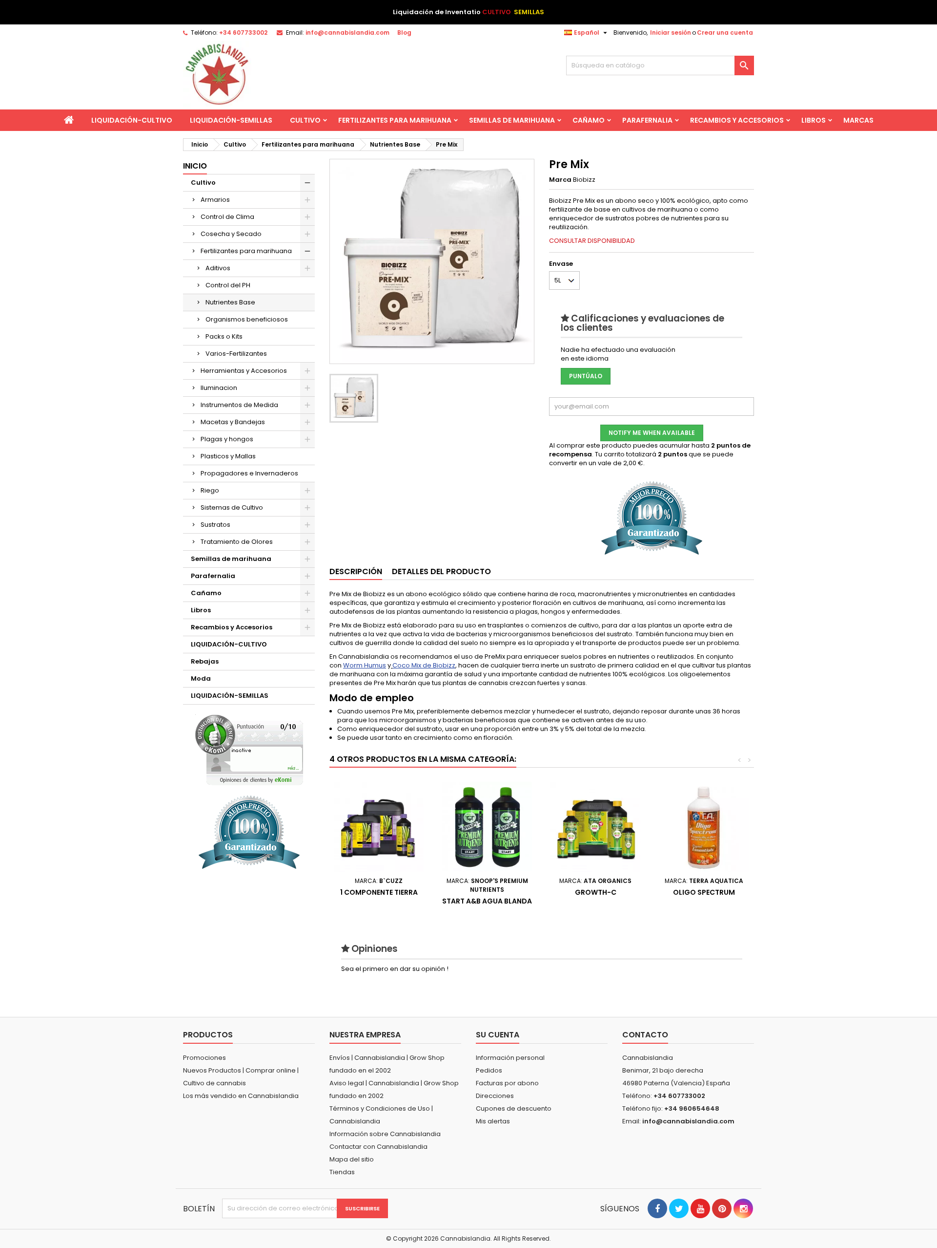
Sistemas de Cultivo (232, 507)
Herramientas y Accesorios (244, 370)
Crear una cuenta (725, 32)
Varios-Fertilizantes (236, 353)
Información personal (510, 1057)
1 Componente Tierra (379, 892)
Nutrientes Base (230, 302)
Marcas (858, 120)
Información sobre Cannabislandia (385, 1134)
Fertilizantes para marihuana (394, 120)
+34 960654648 (691, 1108)
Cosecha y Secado (231, 233)
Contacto (645, 1034)
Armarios (215, 199)
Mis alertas (493, 1121)
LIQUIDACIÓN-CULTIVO (131, 120)
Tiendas (342, 1172)
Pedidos (489, 1070)
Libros (813, 120)
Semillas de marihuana (512, 120)
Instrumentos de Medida (239, 404)
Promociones (204, 1057)
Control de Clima (227, 216)
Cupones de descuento (513, 1108)
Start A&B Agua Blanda (487, 901)
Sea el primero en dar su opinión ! (394, 968)
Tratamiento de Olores (237, 541)
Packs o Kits (224, 336)
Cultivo (305, 120)
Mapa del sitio (351, 1159)
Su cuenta (497, 1034)
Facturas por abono (507, 1083)
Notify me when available (652, 433)
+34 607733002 (243, 32)
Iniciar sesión (670, 32)
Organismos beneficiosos (246, 319)
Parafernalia (647, 120)
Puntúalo (585, 376)
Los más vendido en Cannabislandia (241, 1095)
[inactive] (249, 749)
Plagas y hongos (227, 439)
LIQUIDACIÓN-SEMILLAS (231, 120)
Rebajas (205, 661)
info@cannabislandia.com (347, 32)
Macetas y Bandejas (233, 422)
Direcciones (495, 1095)
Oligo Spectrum (704, 892)
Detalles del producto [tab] (441, 571)
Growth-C (595, 892)
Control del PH (227, 285)
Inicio (195, 166)
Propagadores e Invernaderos (249, 473)
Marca (560, 179)
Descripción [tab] (355, 571)
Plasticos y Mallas (228, 456)
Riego (210, 490)
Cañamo (588, 120)
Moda (201, 678)
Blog (404, 32)
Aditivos (217, 268)
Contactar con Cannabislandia (378, 1146)
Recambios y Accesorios (737, 120)
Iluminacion (219, 387)
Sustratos (215, 524)
